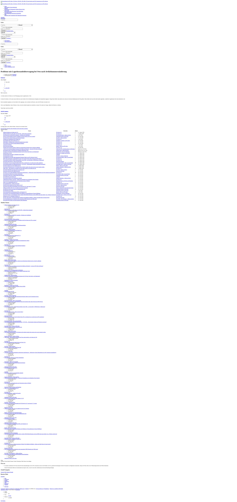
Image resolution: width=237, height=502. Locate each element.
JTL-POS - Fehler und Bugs (61, 137)
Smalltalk (58, 154)
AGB (5, 482)
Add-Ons (27, 488)
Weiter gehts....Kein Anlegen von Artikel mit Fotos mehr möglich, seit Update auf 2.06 (19, 168)
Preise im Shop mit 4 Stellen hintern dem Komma (13, 175)
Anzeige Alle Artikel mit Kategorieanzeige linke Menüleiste (15, 200)
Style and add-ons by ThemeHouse (42, 488)
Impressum (6, 483)
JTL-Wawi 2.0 (58, 132)
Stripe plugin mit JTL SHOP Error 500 (11, 171)
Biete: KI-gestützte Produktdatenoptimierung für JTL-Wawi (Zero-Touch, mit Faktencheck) (21, 151)
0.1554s (9, 495)
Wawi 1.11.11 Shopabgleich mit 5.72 (10, 182)
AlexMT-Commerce (4, 111)
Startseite (2, 472)
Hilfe (5, 472)
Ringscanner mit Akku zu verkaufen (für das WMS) (13, 154)
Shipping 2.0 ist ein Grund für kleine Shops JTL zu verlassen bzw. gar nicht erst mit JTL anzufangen (23, 162)
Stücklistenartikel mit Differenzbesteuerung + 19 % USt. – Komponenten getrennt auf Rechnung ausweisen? (24, 164)
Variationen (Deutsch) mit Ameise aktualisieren (12, 173)
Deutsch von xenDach (56, 488)
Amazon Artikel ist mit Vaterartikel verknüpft (12, 178)
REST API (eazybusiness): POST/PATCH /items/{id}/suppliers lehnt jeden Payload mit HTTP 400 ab (22, 158)
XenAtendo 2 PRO (4, 489)
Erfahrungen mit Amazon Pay (9, 176)
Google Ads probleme (8, 146)
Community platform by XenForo (13, 488)
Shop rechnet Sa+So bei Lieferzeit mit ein (12, 165)
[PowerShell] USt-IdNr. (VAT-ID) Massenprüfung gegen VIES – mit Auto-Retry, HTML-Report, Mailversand (23, 160)
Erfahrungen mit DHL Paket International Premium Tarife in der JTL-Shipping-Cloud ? (20, 157)
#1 (4, 90)
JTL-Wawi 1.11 (59, 142)
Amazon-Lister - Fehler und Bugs (62, 150)
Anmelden (3, 476)
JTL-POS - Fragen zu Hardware (62, 155)
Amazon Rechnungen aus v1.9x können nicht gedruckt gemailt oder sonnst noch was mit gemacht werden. (24, 166)
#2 (4, 124)
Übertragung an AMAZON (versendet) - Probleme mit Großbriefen (16, 135)
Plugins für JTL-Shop (60, 171)
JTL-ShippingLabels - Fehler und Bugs (63, 135)
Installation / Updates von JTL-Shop (63, 140)
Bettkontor (14, 74)
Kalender (8, 472)
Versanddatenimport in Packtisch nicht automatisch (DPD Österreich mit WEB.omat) (20, 198)
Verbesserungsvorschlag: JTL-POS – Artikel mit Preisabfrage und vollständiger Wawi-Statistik (20, 179)
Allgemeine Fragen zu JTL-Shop (62, 136)
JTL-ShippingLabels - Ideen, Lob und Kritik (64, 157)
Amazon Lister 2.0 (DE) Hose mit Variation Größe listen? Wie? (16, 150)
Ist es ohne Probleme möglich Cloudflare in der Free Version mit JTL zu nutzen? (19, 136)
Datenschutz (6, 481)
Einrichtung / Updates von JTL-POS (63, 153)
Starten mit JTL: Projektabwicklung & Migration (65, 148)
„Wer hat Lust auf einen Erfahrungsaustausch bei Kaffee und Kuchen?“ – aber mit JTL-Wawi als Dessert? (22, 148)
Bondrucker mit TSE (8, 155)
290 (5, 117)
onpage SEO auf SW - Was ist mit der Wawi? (12, 161)
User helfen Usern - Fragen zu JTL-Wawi (63, 164)
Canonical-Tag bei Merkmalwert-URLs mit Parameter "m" (15, 191)
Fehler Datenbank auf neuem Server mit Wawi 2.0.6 (13, 169)
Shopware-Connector (60, 161)
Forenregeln (6, 479)
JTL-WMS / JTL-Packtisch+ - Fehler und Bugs (65, 198)
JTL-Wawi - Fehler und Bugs (61, 169)
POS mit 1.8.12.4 (7, 153)
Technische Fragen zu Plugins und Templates (64, 180)
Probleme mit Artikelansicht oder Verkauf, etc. (11, 139)
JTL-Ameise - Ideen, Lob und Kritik (63, 173)
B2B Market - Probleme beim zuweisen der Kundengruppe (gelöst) (15, 142)
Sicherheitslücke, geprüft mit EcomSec (11, 183)
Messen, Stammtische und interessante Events (64, 187)
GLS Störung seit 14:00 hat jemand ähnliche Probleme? (13, 143)
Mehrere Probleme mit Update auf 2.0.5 (10, 132)
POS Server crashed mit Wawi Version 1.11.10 (12, 185)
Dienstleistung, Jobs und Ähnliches (62, 151)
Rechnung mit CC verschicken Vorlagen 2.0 (11, 196)
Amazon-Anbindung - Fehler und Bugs (63, 166)
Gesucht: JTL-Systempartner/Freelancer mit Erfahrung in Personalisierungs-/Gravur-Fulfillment (21, 193)
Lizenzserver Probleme (7, 144)
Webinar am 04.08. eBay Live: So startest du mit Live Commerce (15, 187)
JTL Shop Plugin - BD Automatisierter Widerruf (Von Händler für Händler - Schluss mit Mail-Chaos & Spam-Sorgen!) (26, 197)
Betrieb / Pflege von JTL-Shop (62, 146)
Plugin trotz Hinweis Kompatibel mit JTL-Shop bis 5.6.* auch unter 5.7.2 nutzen (19, 186)
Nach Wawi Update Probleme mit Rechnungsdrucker (13, 137)
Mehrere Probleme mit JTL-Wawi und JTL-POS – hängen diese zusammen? (17, 133)
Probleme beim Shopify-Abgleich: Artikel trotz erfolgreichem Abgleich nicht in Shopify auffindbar (21, 147)
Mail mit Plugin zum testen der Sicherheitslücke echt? (14, 189)
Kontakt (11, 472)
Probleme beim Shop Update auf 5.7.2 (11, 140)
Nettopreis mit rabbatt (8, 190)
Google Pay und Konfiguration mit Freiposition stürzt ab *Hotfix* (16, 180)
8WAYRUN (18, 489)
